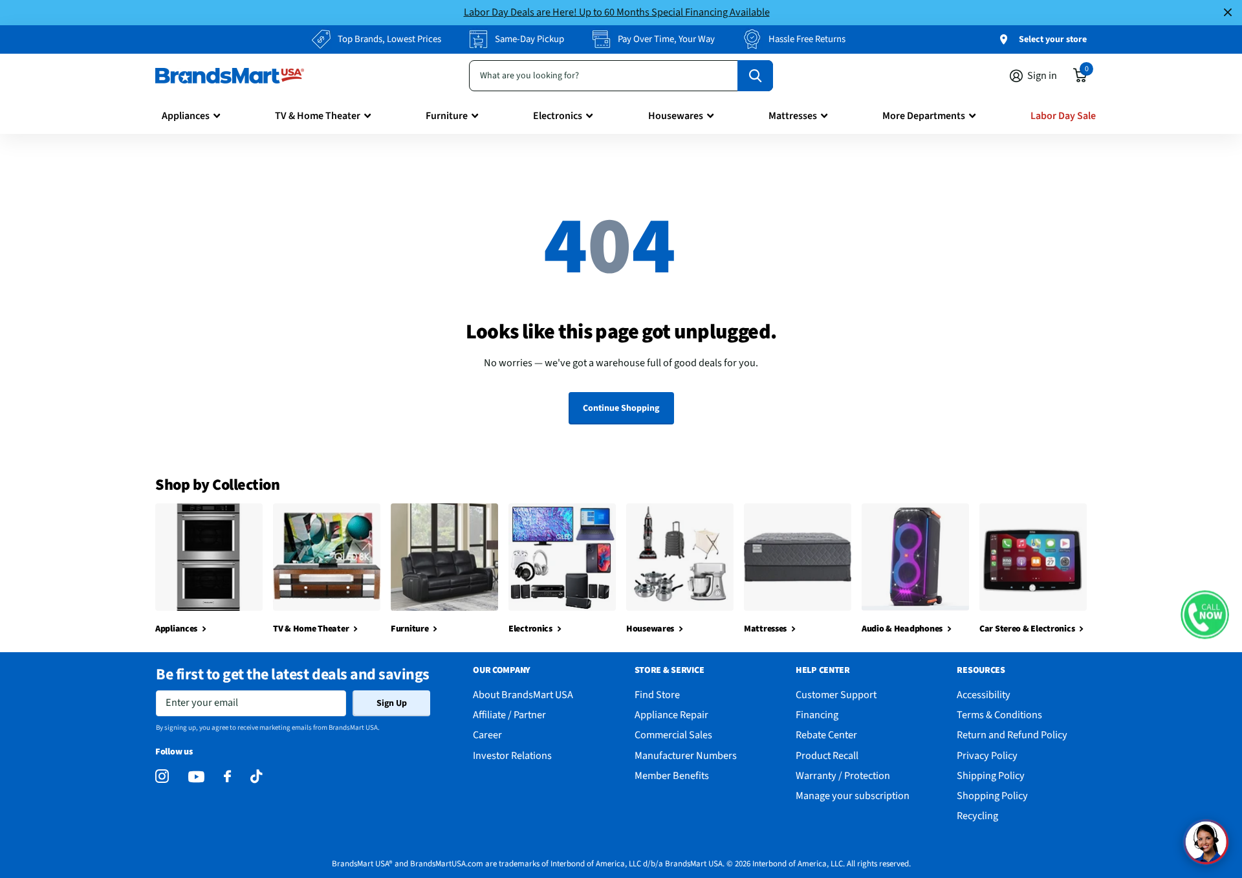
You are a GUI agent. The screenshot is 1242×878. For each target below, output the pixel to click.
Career (487, 734)
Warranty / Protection (843, 775)
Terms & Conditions (999, 714)
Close (1228, 12)
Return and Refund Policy (1012, 734)
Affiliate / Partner (509, 714)
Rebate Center (826, 734)
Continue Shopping (621, 408)
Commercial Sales (673, 734)
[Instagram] (162, 777)
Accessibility (983, 694)
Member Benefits (672, 775)
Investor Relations (512, 755)
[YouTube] (196, 776)
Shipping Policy (991, 775)
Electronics (557, 116)
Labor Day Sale (1063, 116)
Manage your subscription (853, 795)
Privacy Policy (987, 755)
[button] (1205, 614)
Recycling (977, 815)
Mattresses (792, 116)
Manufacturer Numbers (686, 755)
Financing (817, 714)
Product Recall (827, 755)
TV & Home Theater (317, 116)
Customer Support (836, 694)
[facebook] (227, 777)
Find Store (657, 694)
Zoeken (755, 75)
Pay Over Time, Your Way (666, 39)
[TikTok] (256, 777)
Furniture (447, 116)
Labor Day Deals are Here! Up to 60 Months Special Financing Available (617, 12)
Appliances (186, 116)
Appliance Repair (671, 714)
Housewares (675, 116)
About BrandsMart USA (523, 694)
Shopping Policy (992, 795)
